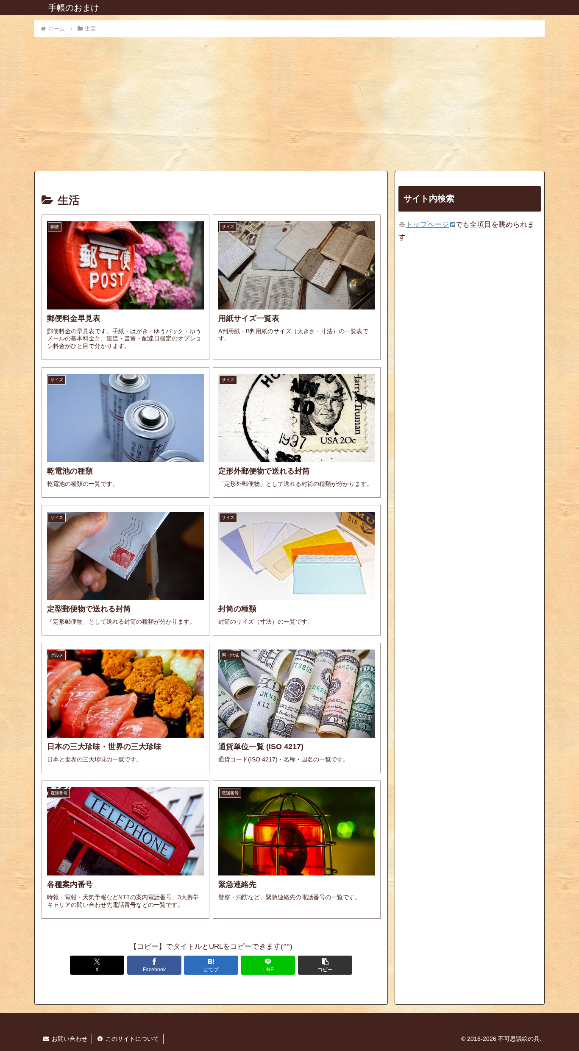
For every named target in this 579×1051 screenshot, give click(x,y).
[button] (325, 965)
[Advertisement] (289, 101)
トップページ (427, 224)
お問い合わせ (68, 1038)
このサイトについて (131, 1038)
